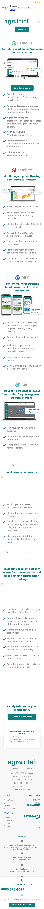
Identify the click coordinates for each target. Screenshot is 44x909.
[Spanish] (39, 2)
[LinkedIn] (35, 809)
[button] (38, 21)
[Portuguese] (38, 2)
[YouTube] (38, 809)
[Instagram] (27, 809)
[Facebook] (31, 809)
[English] (36, 2)
